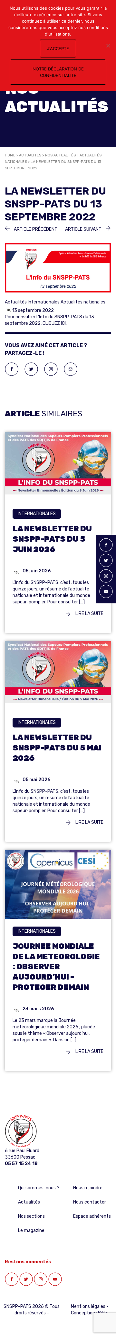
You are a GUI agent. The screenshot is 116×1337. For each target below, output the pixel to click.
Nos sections (31, 1216)
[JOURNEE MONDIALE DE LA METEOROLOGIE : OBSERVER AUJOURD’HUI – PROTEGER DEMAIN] (58, 885)
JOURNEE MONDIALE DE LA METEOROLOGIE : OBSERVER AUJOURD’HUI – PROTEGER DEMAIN (56, 967)
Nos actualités (60, 155)
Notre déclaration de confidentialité (58, 72)
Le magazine (31, 1230)
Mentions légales (88, 1306)
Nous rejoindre (87, 1188)
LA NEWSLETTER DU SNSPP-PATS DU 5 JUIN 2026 (52, 539)
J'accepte (58, 48)
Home (10, 155)
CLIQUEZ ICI (54, 323)
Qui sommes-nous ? (38, 1188)
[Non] (108, 45)
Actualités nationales (83, 302)
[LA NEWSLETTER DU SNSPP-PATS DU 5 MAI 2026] (58, 671)
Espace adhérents (92, 1216)
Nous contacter (89, 1202)
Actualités (30, 155)
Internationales (37, 513)
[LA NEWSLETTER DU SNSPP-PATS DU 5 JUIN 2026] (58, 463)
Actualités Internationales (32, 302)
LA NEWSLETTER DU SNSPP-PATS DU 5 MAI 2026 (57, 748)
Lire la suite (88, 613)
